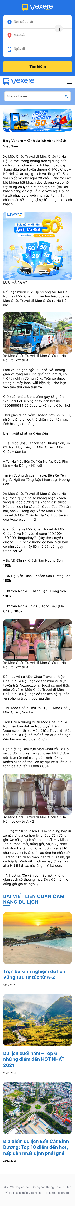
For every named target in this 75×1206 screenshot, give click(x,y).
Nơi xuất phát (23, 22)
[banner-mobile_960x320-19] (37, 120)
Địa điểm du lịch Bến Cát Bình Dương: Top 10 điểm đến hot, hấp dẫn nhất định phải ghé (36, 1147)
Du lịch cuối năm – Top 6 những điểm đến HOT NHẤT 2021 (34, 1059)
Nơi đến (19, 35)
